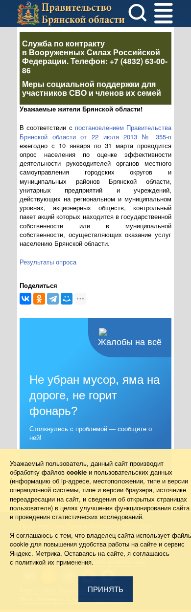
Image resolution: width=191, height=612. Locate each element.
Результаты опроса (48, 261)
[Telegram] (53, 299)
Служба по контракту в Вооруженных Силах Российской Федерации (91, 52)
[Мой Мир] (66, 299)
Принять (105, 589)
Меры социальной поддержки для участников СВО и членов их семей (91, 88)
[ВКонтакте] (25, 299)
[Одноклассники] (39, 299)
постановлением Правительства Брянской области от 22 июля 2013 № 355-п (95, 132)
